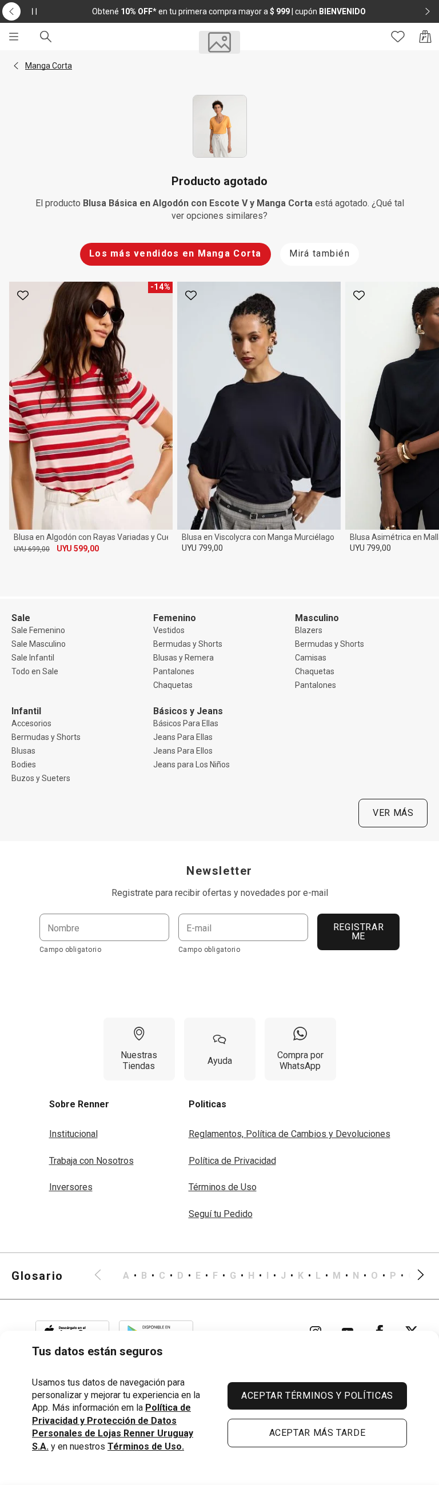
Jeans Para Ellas (183, 737)
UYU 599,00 (78, 548)
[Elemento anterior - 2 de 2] (11, 11)
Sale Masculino (38, 644)
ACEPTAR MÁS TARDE (317, 1432)
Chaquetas (173, 685)
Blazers (308, 630)
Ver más (393, 812)
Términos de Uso (223, 1187)
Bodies (23, 764)
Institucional (73, 1133)
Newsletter (219, 871)
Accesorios (31, 723)
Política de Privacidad (232, 1160)
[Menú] (13, 36)
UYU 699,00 (32, 549)
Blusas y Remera (183, 657)
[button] (16, 65)
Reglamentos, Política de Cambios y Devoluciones (289, 1133)
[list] (259, 1276)
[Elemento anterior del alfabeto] (104, 1276)
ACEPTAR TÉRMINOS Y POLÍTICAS (317, 1395)
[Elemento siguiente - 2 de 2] (427, 11)
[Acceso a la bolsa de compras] (425, 36)
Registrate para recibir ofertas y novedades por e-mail (219, 892)
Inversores (71, 1187)
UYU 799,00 (202, 548)
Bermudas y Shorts (187, 644)
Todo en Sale (34, 671)
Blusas (23, 750)
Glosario (37, 1276)
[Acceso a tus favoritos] (398, 36)
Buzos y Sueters (40, 778)
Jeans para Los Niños (191, 764)
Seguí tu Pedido (221, 1213)
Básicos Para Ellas (185, 723)
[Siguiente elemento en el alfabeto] (414, 1276)
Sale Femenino (38, 630)
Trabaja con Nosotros (91, 1160)
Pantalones (173, 671)
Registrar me (358, 932)
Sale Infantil (32, 657)
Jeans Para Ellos (183, 750)
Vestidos (169, 630)
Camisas (310, 657)
